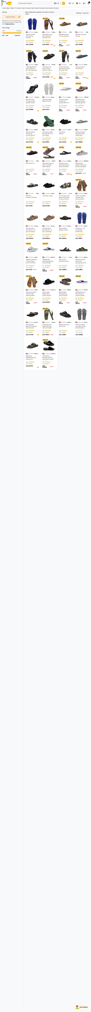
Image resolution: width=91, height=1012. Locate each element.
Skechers (69, 226)
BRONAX (86, 161)
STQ (71, 64)
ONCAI (53, 161)
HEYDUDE (53, 257)
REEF (70, 32)
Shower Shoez (53, 129)
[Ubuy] (8, 3)
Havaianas (36, 32)
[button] (71, 3)
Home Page (5, 8)
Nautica (53, 290)
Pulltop (37, 97)
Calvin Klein (69, 129)
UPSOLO (53, 353)
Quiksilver (86, 129)
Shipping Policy (10, 24)
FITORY (53, 64)
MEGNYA (69, 290)
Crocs (70, 193)
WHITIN (86, 97)
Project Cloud (86, 193)
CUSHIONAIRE (36, 64)
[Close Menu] (2, 4)
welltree (36, 257)
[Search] (63, 3)
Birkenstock (36, 129)
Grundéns (36, 226)
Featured (85, 13)
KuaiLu (53, 32)
